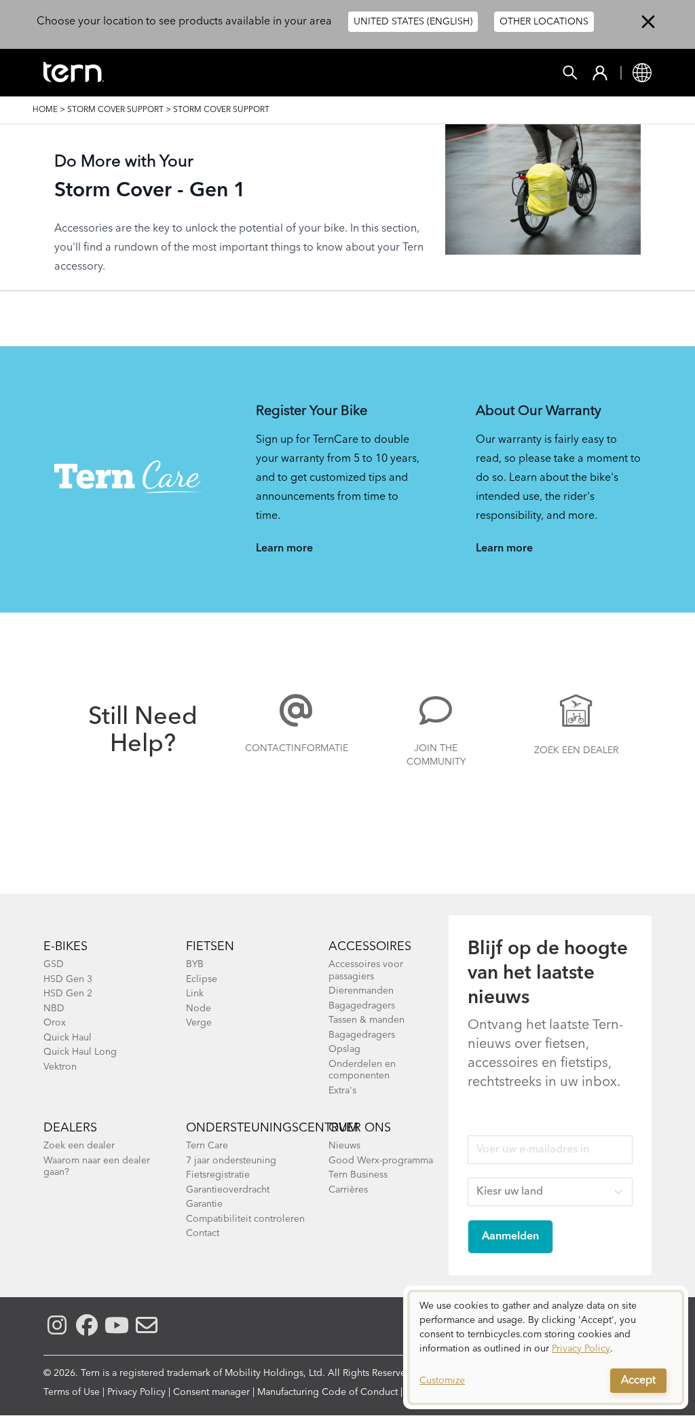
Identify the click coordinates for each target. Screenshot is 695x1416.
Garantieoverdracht (227, 1190)
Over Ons (359, 1128)
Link (195, 993)
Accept (638, 1380)
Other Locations (544, 21)
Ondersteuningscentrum (272, 1128)
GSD (53, 964)
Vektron (60, 1067)
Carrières (348, 1190)
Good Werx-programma (380, 1160)
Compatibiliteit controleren (245, 1219)
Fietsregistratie (218, 1175)
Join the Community (436, 755)
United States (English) (413, 21)
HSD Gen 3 (67, 979)
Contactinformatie (296, 748)
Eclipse (201, 979)
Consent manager (211, 1392)
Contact (202, 1233)
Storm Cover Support (115, 110)
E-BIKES (65, 947)
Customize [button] (442, 1380)
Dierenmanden (361, 991)
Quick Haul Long (80, 1052)
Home (45, 110)
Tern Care (207, 1145)
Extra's (342, 1090)
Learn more (284, 548)
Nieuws (344, 1145)
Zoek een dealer (576, 750)
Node (198, 1008)
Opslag (344, 1049)
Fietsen (210, 947)
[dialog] (545, 1347)
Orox (54, 1023)
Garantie (204, 1204)
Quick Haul (67, 1037)
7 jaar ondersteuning (231, 1160)
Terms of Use (71, 1392)
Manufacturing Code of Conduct (327, 1392)
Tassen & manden (366, 1020)
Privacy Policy (136, 1392)
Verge (199, 1023)
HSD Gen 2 (67, 993)
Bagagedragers (361, 1006)
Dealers (70, 1128)
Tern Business (358, 1175)
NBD (53, 1008)
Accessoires (369, 947)
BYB (195, 964)
